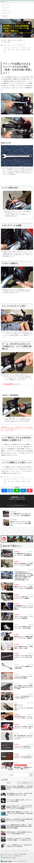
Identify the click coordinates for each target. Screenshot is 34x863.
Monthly (25, 782)
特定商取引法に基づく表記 (8, 857)
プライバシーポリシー (7, 855)
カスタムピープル (6, 10)
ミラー (23, 471)
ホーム (2, 850)
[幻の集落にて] (23, 539)
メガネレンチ (15, 47)
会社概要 (24, 854)
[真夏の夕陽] (17, 539)
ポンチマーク (7, 47)
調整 (29, 49)
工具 (5, 49)
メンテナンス (23, 47)
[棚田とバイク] (30, 539)
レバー (29, 47)
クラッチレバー (7, 45)
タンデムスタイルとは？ (8, 854)
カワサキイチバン (6, 13)
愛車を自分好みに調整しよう (17, 40)
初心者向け (4, 40)
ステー (14, 45)
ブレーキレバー (21, 45)
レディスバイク (5, 7)
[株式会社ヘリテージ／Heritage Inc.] (6, 861)
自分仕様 (18, 49)
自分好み (24, 49)
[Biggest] (10, 539)
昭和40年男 (5, 16)
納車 (13, 49)
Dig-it (17, 854)
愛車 (9, 49)
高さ (5, 51)
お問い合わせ (18, 855)
